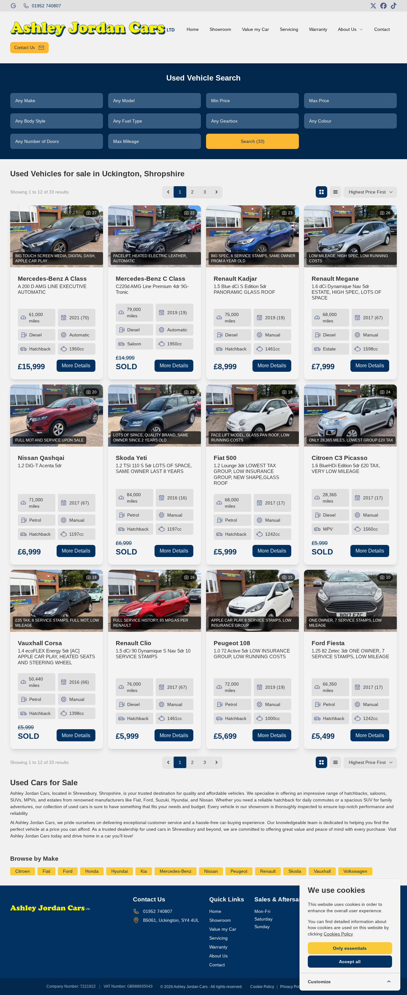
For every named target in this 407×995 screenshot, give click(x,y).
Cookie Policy (262, 986)
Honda (92, 871)
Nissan (211, 871)
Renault (268, 871)
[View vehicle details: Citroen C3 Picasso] (350, 416)
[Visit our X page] (373, 6)
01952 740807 (157, 911)
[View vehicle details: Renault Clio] (154, 601)
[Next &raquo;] (216, 192)
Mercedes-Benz (175, 871)
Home (215, 911)
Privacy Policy (292, 986)
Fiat (46, 871)
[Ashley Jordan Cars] (14, 6)
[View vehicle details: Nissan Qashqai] (56, 416)
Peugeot (239, 871)
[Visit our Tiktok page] (393, 6)
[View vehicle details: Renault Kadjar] (252, 236)
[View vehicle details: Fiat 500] (252, 416)
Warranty (218, 946)
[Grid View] (321, 192)
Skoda (294, 871)
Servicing (218, 938)
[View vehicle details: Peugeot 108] (252, 601)
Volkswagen (355, 871)
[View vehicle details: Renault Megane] (350, 236)
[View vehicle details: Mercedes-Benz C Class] (154, 236)
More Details (76, 365)
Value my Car (222, 929)
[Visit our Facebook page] (383, 6)
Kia (144, 871)
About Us (218, 955)
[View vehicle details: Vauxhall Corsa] (56, 601)
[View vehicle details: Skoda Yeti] (154, 416)
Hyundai (119, 871)
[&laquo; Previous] (168, 192)
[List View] (335, 192)
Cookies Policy (338, 933)
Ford (67, 871)
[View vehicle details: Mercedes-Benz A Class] (56, 236)
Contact (217, 964)
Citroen (22, 871)
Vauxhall (322, 871)
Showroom (220, 920)
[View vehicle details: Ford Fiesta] (350, 601)
